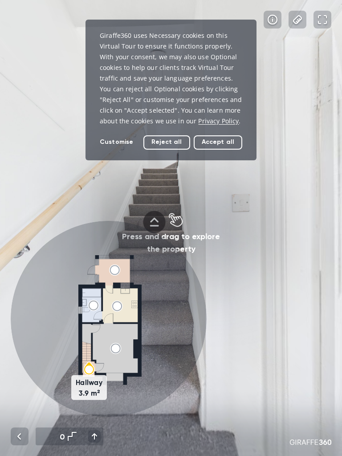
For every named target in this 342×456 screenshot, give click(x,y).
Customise (116, 142)
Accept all (218, 142)
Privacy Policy (218, 121)
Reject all (166, 142)
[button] (109, 319)
